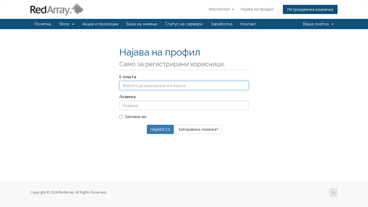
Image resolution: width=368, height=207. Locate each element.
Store (65, 24)
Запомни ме (136, 116)
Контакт (248, 24)
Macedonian (220, 9)
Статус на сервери (184, 24)
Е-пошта (127, 76)
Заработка (221, 24)
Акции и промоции (100, 24)
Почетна (42, 24)
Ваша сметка (317, 24)
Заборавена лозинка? (198, 129)
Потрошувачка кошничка (310, 9)
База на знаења (142, 24)
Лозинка (127, 96)
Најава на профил (257, 9)
